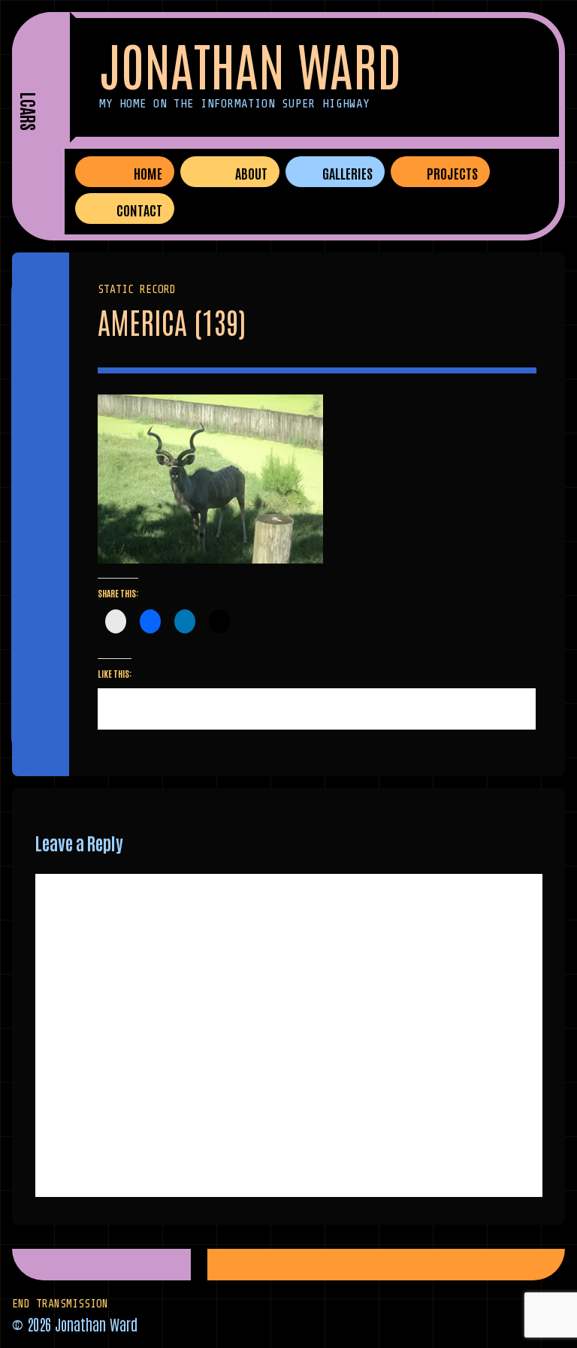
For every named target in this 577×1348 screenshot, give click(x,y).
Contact (139, 210)
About (251, 173)
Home (148, 173)
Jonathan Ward (250, 63)
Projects (452, 173)
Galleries (347, 173)
